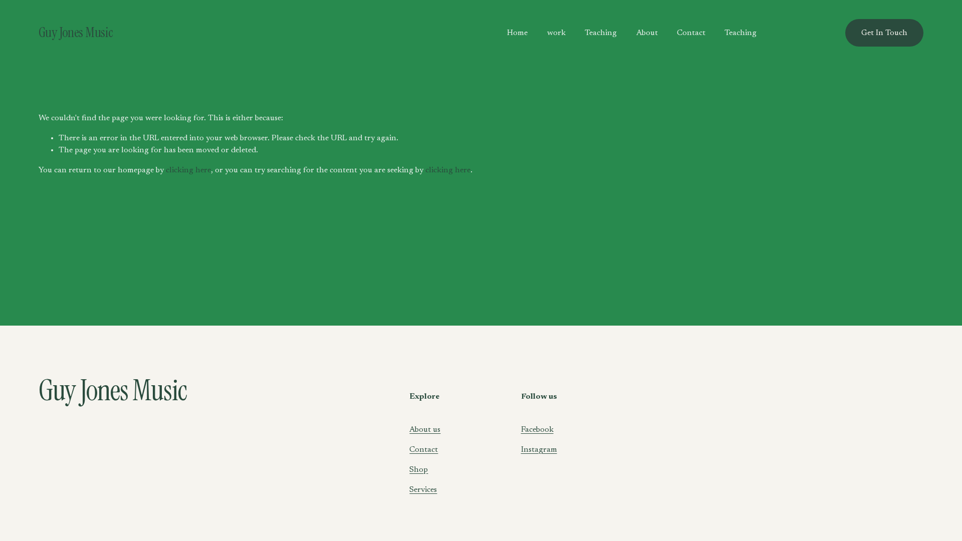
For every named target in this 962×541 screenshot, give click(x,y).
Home (517, 33)
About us (424, 430)
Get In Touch (884, 33)
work (556, 33)
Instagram (539, 450)
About (647, 33)
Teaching (601, 33)
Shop (418, 470)
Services (423, 490)
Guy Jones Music (76, 33)
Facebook (537, 430)
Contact (691, 33)
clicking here (188, 170)
